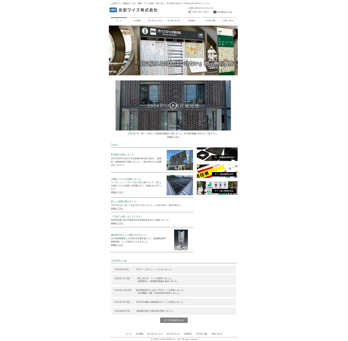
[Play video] (173, 105)
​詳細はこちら (173, 137)
